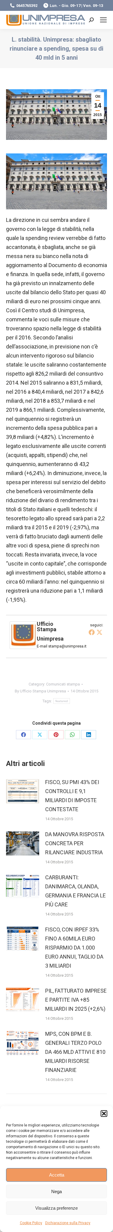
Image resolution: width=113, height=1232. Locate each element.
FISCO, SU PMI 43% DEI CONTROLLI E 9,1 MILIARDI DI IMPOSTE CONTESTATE (72, 795)
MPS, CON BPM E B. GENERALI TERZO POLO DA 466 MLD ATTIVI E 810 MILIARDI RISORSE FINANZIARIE (75, 1052)
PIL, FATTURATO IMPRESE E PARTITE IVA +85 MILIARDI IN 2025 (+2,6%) (76, 1000)
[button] (104, 1114)
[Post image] (22, 791)
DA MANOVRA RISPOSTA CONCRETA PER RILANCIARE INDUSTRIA (74, 843)
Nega (56, 1191)
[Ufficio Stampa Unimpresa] (23, 647)
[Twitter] (99, 632)
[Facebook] (91, 632)
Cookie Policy (31, 1223)
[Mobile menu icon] (103, 20)
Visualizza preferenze (56, 1208)
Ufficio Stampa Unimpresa (50, 631)
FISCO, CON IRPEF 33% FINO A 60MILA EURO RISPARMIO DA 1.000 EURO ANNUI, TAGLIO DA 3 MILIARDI (74, 947)
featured (61, 701)
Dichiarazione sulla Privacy (67, 1223)
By (40, 691)
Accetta (56, 1174)
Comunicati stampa (63, 684)
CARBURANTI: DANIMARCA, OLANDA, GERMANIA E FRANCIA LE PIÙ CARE (75, 891)
